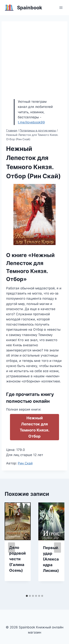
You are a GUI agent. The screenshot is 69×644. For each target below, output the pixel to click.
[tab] (27, 596)
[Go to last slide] (11, 547)
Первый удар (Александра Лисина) (51, 559)
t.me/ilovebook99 (31, 122)
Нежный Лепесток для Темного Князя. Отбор (34, 427)
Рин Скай (25, 463)
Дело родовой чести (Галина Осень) (17, 559)
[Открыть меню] (60, 7)
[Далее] (57, 547)
